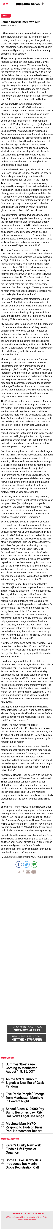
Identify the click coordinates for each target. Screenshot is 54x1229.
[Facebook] (18, 864)
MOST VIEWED (7, 1058)
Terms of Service (28, 1217)
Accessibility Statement (27, 1219)
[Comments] (34, 864)
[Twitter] (26, 864)
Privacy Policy (42, 1217)
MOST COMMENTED (10, 1139)
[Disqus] (27, 913)
